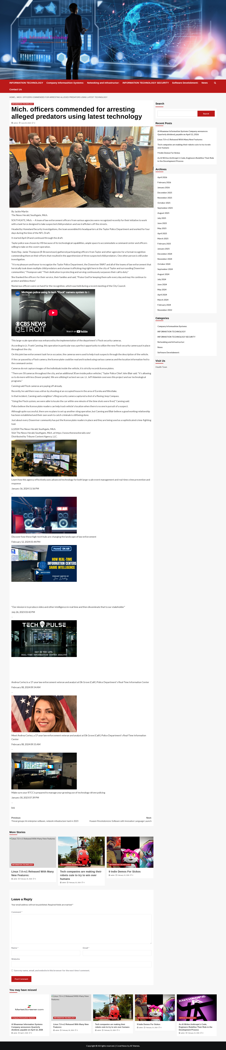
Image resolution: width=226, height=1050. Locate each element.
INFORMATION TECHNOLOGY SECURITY (146, 83)
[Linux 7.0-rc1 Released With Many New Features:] (32, 852)
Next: (120, 819)
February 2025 (164, 243)
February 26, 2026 (26, 879)
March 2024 (162, 300)
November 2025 (164, 197)
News (205, 83)
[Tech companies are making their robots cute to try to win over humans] (81, 852)
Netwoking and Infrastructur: (103, 83)
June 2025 (162, 223)
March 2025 (162, 238)
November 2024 (164, 259)
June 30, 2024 (26, 123)
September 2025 (165, 208)
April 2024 (162, 294)
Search (160, 103)
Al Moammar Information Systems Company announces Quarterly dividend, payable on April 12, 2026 (182, 133)
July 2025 (161, 218)
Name (14, 948)
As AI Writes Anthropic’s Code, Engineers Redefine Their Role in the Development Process (185, 159)
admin (16, 123)
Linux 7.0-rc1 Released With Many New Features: (180, 139)
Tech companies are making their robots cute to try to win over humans (80, 875)
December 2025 (164, 192)
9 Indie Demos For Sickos (125, 871)
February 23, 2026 (193, 1033)
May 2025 (161, 228)
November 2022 (164, 310)
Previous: (44, 819)
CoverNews (121, 1046)
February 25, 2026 (75, 882)
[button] (215, 83)
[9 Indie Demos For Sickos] (130, 852)
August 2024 (163, 274)
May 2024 (161, 289)
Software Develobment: (185, 83)
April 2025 (162, 233)
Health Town (161, 367)
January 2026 (163, 187)
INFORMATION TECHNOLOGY (26, 83)
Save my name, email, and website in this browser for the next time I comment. (52, 970)
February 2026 (164, 182)
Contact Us (15, 89)
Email (86, 948)
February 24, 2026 (123, 875)
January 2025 (163, 249)
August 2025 (163, 213)
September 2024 (165, 269)
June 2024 (162, 284)
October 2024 (163, 264)
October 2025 (163, 203)
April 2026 (162, 177)
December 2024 (164, 254)
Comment (16, 912)
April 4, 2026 (24, 1033)
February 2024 (164, 305)
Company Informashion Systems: (65, 83)
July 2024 (161, 279)
